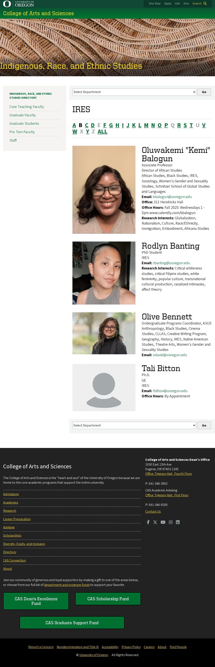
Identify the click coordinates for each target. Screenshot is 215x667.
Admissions (11, 494)
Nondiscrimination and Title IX (78, 647)
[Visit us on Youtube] (163, 522)
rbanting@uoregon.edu (171, 263)
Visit (177, 3)
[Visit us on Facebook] (148, 522)
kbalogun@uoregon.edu (172, 197)
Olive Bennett (167, 316)
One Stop (155, 3)
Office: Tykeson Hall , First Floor (167, 495)
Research (9, 510)
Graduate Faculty (22, 115)
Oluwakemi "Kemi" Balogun (176, 154)
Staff (13, 140)
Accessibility (110, 647)
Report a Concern (41, 647)
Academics (10, 502)
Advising (8, 527)
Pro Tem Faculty (22, 132)
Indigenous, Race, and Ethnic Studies (71, 65)
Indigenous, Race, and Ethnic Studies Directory (30, 96)
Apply (167, 3)
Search (197, 3)
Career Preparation (17, 519)
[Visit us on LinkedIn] (177, 522)
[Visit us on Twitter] (155, 522)
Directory (9, 552)
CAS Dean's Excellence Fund (36, 601)
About (7, 568)
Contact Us (153, 511)
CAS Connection (14, 560)
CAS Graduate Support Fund (72, 622)
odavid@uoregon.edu (170, 355)
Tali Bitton (161, 368)
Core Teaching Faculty (26, 106)
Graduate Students (24, 123)
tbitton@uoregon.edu (170, 391)
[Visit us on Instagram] (170, 522)
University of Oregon (93, 655)
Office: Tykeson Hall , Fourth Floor (168, 473)
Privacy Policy (131, 647)
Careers (149, 647)
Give (186, 3)
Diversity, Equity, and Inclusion (24, 544)
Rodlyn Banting (171, 245)
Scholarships (12, 535)
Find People (178, 647)
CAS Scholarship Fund (108, 598)
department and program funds (67, 585)
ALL (103, 131)
